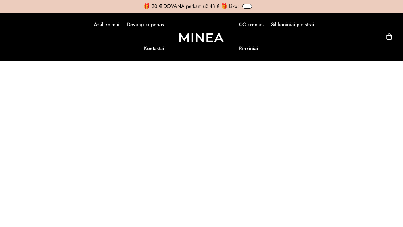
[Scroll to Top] (390, 192)
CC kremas (251, 24)
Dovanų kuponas (145, 24)
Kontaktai (154, 48)
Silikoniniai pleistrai (292, 24)
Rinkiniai (248, 48)
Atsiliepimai (106, 24)
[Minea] (201, 36)
